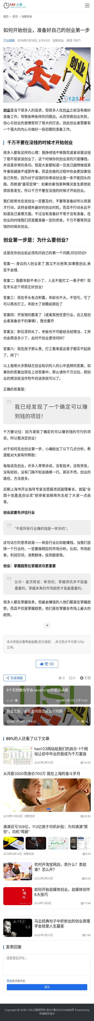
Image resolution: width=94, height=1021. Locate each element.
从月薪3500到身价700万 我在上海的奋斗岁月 (41, 773)
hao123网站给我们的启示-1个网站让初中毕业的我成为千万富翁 (61, 751)
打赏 (84, 677)
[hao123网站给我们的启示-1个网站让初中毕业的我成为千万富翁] (17, 755)
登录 (9, 981)
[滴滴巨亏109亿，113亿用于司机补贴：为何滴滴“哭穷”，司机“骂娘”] (47, 843)
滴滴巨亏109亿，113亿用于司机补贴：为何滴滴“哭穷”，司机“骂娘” (45, 829)
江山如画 (9, 40)
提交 (47, 987)
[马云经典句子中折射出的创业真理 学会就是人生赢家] (17, 928)
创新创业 (58, 40)
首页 (6, 16)
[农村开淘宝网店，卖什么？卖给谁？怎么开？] (17, 871)
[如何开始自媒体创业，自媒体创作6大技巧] (17, 896)
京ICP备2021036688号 (60, 1010)
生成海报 (16, 678)
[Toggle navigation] (87, 5)
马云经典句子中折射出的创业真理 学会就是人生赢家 (62, 923)
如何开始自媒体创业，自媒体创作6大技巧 (62, 892)
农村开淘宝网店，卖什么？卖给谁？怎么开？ (60, 867)
